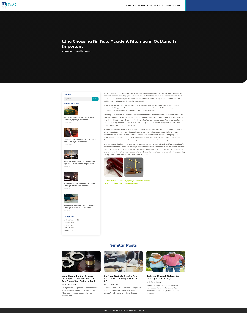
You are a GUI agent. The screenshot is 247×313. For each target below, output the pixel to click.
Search (95, 99)
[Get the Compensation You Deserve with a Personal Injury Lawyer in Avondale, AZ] (71, 111)
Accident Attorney (70, 220)
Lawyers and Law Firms (173, 5)
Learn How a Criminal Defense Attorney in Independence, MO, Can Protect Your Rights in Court (78, 278)
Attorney (141, 5)
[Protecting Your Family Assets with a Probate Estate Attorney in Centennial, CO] (71, 133)
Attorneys (67, 225)
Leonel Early (68, 51)
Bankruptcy (67, 230)
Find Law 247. (120, 310)
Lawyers (128, 5)
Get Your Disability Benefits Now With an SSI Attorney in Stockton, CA (121, 278)
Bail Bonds (67, 228)
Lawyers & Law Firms (155, 5)
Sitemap (141, 310)
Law (134, 5)
